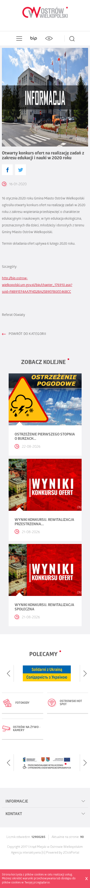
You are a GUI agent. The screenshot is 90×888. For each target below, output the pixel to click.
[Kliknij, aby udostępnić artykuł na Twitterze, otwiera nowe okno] (20, 169)
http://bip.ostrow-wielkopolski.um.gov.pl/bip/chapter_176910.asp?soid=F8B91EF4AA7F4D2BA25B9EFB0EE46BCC (37, 285)
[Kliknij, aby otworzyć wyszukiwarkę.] (72, 38)
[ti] (43, 853)
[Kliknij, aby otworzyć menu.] (18, 38)
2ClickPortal (71, 853)
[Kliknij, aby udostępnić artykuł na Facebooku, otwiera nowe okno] (7, 169)
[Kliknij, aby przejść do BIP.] (33, 38)
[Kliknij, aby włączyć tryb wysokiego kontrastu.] (49, 38)
